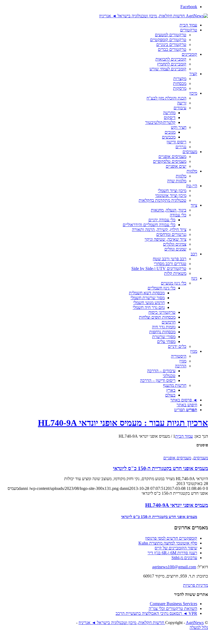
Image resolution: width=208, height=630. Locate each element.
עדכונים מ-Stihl (184, 557)
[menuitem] (98, 25)
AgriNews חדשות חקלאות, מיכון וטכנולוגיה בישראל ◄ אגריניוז (141, 622)
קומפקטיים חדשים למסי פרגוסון (171, 538)
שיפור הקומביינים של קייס (176, 548)
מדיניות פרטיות (195, 585)
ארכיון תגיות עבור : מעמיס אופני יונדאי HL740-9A (123, 423)
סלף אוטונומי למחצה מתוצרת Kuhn (167, 543)
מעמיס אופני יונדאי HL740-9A (176, 505)
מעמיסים (200, 458)
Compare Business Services (173, 603)
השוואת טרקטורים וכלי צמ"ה (173, 608)
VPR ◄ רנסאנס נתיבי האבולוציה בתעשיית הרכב (156, 613)
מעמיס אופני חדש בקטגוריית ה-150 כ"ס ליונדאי (160, 468)
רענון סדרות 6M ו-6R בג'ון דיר (172, 552)
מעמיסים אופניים (177, 458)
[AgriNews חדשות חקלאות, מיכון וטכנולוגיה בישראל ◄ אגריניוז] (153, 16)
